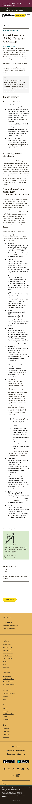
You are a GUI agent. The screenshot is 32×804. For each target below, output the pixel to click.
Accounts (15, 30)
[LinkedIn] (18, 770)
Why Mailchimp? (7, 644)
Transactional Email (8, 653)
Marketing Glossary (8, 681)
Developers (6, 696)
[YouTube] (22, 770)
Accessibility (6, 719)
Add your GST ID (21, 356)
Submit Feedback (9, 599)
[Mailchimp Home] (7, 15)
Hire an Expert (6, 731)
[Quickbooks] (11, 754)
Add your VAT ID (21, 484)
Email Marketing (7, 650)
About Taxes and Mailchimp (17, 144)
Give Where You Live (8, 714)
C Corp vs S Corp (7, 622)
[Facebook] (4, 770)
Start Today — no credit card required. (16, 10)
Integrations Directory (8, 684)
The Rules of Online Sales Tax (10, 625)
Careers (5, 716)
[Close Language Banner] (29, 3)
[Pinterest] (27, 770)
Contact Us (6, 728)
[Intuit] (16, 747)
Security (5, 661)
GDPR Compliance (7, 658)
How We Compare (7, 656)
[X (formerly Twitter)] (9, 770)
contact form (22, 419)
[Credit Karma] (20, 750)
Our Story (5, 708)
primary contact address (20, 174)
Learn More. (10, 555)
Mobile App (6, 667)
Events (4, 699)
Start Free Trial (20, 15)
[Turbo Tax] (10, 750)
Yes (6, 569)
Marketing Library (7, 676)
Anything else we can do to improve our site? (15, 577)
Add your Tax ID (19, 372)
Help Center (7, 30)
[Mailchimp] (21, 754)
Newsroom (5, 711)
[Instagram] (13, 770)
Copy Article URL (10, 46)
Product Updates (7, 647)
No (6, 571)
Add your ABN (12, 255)
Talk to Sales (6, 737)
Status (4, 664)
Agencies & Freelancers (9, 693)
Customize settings (16, 800)
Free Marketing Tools (8, 679)
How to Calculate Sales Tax (10, 628)
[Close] (29, 788)
